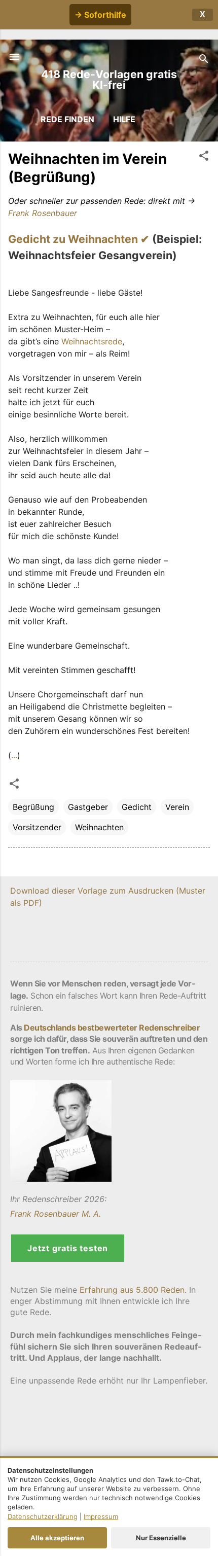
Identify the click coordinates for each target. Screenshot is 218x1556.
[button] (204, 157)
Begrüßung (33, 807)
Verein (177, 807)
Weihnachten (99, 827)
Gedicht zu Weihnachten (73, 238)
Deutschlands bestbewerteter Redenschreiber (112, 1027)
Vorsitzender (37, 827)
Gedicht (137, 807)
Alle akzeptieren (57, 1538)
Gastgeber (88, 807)
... (14, 755)
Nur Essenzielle (161, 1538)
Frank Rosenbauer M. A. (55, 1214)
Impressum (101, 1516)
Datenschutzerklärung (43, 1516)
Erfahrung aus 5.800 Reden (132, 1290)
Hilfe (124, 119)
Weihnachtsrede (91, 341)
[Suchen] (204, 60)
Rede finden (67, 119)
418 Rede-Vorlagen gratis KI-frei (109, 79)
